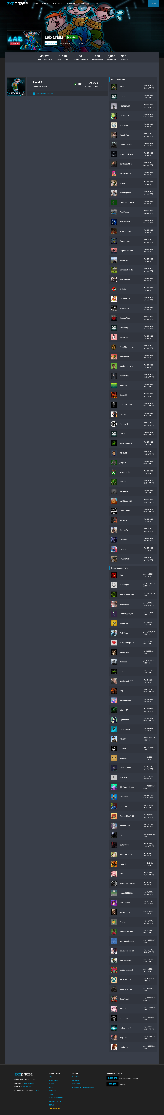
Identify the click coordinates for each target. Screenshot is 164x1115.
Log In (153, 4)
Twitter (75, 1080)
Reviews (81, 4)
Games (36, 4)
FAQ (50, 1077)
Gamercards (57, 4)
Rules (51, 1084)
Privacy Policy (55, 1101)
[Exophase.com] (19, 3)
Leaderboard (70, 4)
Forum (80, 43)
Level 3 (37, 82)
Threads (75, 1077)
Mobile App (53, 1080)
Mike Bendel (29, 1083)
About (51, 1087)
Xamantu (27, 1086)
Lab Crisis (54, 37)
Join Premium (54, 1108)
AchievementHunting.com (83, 1087)
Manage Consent (56, 1098)
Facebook (76, 1084)
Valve (37, 1090)
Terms (51, 1105)
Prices (73, 43)
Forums (45, 4)
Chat (89, 4)
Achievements (51, 43)
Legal (51, 1094)
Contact (52, 1091)
